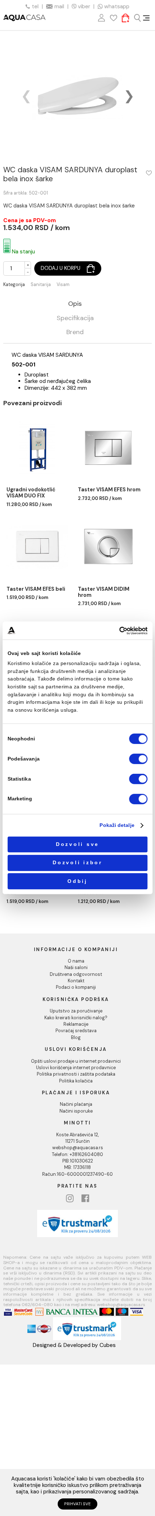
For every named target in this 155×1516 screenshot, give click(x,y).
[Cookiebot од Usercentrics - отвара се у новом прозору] (119, 630)
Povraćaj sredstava (76, 1031)
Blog (76, 1037)
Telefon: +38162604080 (77, 1154)
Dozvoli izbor (77, 862)
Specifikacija (75, 318)
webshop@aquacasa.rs (77, 1148)
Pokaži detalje (116, 825)
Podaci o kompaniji (76, 987)
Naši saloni (76, 967)
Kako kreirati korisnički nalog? (75, 1018)
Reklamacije (75, 1024)
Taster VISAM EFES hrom (109, 490)
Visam (63, 284)
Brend (75, 332)
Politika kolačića (76, 1081)
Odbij (77, 881)
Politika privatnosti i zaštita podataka (76, 1074)
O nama (76, 961)
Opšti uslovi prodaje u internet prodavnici (76, 1061)
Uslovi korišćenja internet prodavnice (76, 1068)
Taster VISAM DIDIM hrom (103, 592)
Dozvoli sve (77, 844)
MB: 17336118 (77, 1167)
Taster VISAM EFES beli (35, 589)
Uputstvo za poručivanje (76, 1011)
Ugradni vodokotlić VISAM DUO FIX (31, 493)
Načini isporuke (76, 1111)
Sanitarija (41, 284)
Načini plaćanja (76, 1104)
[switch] (138, 759)
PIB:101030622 (77, 1161)
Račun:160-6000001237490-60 (77, 1174)
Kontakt (76, 981)
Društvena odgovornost (76, 974)
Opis (75, 304)
